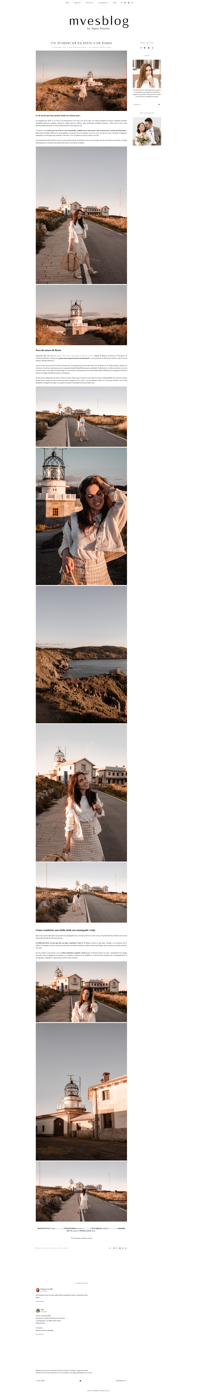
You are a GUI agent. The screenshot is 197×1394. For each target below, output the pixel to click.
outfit (59, 1248)
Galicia (40, 1248)
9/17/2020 (43, 1291)
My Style (52, 1248)
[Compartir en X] (114, 1248)
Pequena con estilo (46, 1289)
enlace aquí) (59, 1228)
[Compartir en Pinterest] (120, 1248)
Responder (40, 1301)
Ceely (42, 1310)
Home (67, 3)
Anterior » (121, 1381)
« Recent (40, 1381)
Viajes (65, 1248)
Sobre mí (77, 3)
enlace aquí (86, 1228)
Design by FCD (104, 1391)
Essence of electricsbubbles (44, 1330)
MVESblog (95, 1391)
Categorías (102, 3)
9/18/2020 (43, 1311)
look (46, 1248)
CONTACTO (89, 3)
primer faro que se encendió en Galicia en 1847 (75, 356)
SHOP (115, 3)
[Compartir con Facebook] (117, 1248)
